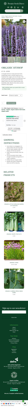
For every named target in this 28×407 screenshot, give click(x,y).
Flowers (14, 351)
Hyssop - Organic (5, 109)
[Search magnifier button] (21, 10)
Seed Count (4, 95)
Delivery (14, 338)
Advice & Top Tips (14, 330)
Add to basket (11, 103)
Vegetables (14, 349)
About (14, 327)
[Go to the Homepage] (14, 3)
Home (2, 16)
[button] (24, 21)
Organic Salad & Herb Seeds (11, 16)
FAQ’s (14, 332)
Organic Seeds (5, 111)
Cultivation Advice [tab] (7, 135)
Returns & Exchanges (14, 340)
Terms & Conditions (14, 341)
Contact (14, 329)
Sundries (14, 352)
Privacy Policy (14, 343)
